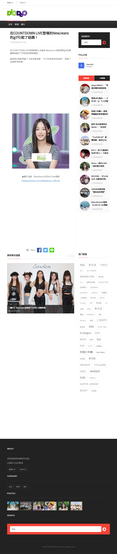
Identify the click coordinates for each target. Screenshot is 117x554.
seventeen (83, 292)
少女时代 (102, 320)
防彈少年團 (86, 352)
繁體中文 (10, 3)
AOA (97, 333)
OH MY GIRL (102, 327)
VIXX (91, 326)
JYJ (106, 303)
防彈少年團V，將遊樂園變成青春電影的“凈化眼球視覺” (99, 114)
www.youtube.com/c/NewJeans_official (40, 180)
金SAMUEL (94, 287)
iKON (83, 339)
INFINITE (85, 365)
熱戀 (91, 339)
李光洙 (92, 265)
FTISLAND (100, 365)
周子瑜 (93, 297)
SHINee (99, 346)
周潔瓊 (98, 303)
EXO (82, 265)
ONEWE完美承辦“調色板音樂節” (98, 190)
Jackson (94, 292)
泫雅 (81, 309)
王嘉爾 (103, 292)
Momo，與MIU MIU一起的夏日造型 (99, 164)
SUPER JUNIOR (89, 384)
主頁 (10, 24)
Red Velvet (100, 352)
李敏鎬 (82, 358)
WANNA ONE (87, 276)
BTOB (92, 358)
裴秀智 (82, 327)
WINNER (95, 371)
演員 (91, 320)
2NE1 (83, 371)
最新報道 (86, 78)
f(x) (99, 339)
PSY (82, 345)
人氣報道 (102, 78)
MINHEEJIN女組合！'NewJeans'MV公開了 (26, 307)
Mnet (89, 309)
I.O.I (81, 282)
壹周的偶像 (91, 282)
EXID (82, 377)
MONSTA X (91, 314)
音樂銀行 (83, 287)
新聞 (17, 24)
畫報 (81, 314)
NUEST (102, 297)
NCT (81, 270)
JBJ (91, 303)
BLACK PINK (103, 282)
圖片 (23, 24)
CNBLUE (92, 378)
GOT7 (90, 346)
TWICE (104, 265)
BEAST (84, 390)
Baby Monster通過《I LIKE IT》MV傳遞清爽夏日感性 (99, 205)
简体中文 (23, 3)
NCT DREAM (91, 270)
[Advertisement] (76, 12)
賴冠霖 (100, 277)
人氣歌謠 (83, 297)
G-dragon (85, 333)
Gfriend (83, 320)
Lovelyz (83, 303)
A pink (93, 390)
